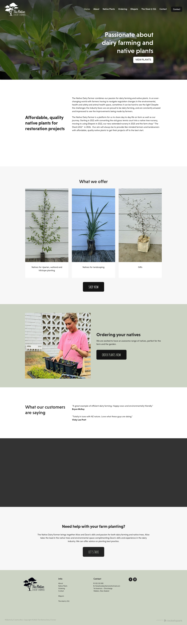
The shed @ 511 (63, 601)
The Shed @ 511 (148, 9)
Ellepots (134, 9)
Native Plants (109, 9)
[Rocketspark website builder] (169, 621)
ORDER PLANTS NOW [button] (111, 354)
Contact (163, 9)
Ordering (122, 9)
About (96, 9)
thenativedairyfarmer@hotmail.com (107, 586)
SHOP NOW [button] (94, 286)
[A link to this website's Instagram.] (135, 579)
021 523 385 (99, 583)
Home (87, 9)
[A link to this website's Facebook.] (130, 579)
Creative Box (18, 620)
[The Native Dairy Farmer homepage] (22, 9)
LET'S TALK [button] (93, 551)
